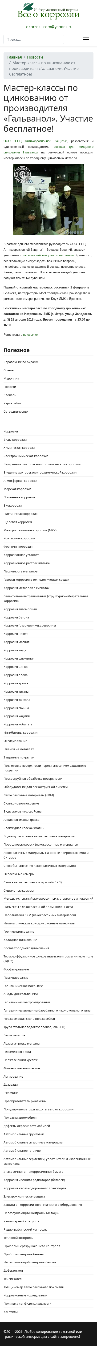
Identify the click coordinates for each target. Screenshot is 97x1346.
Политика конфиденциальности (27, 1303)
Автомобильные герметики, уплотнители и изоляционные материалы (47, 1161)
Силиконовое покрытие (21, 803)
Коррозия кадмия (17, 716)
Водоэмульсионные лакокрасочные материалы (39, 836)
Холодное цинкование (20, 940)
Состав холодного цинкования (26, 948)
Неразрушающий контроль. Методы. (31, 1213)
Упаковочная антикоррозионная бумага (33, 1171)
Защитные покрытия (19, 757)
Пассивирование (16, 977)
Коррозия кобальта (18, 724)
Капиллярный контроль (21, 1221)
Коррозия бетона (16, 617)
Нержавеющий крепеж (21, 1060)
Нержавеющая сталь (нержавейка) (29, 1018)
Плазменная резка (17, 1052)
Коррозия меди (15, 650)
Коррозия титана (16, 691)
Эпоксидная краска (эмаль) (24, 828)
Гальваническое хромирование (27, 1002)
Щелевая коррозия (18, 522)
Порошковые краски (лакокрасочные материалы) (41, 844)
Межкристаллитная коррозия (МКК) (30, 530)
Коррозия (11, 431)
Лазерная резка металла (22, 1043)
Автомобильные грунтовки (24, 1134)
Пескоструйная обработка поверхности (33, 778)
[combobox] (34, 39)
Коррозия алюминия (19, 658)
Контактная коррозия (19, 538)
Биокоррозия (13, 505)
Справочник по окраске (21, 362)
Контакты (11, 1312)
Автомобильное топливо (22, 1150)
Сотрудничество (16, 411)
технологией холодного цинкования (48, 255)
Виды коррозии (15, 439)
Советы (9, 370)
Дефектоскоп (13, 1270)
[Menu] (85, 39)
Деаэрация (11, 1084)
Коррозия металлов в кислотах (26, 588)
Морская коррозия (17, 489)
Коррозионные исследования (25, 1295)
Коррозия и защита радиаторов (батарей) (34, 1180)
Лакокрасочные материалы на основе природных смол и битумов (46, 855)
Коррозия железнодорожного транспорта (35, 1188)
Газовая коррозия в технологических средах (36, 579)
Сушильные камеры (19, 890)
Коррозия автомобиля (20, 609)
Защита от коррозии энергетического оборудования (43, 1204)
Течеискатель (14, 1279)
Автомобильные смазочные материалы (33, 1142)
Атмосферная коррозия (21, 480)
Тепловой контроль (18, 1238)
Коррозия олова (16, 675)
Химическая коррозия (20, 447)
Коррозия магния (16, 642)
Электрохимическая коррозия (26, 456)
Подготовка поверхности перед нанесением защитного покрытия (45, 767)
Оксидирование (15, 741)
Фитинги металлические (22, 1068)
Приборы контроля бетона (24, 1254)
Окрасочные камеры (19, 874)
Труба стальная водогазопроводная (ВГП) (34, 1027)
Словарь (10, 395)
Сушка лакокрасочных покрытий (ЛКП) (33, 882)
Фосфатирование (16, 969)
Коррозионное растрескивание (27, 563)
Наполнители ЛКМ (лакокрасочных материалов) (40, 915)
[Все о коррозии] (48, 11)
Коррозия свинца (16, 708)
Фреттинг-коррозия (18, 546)
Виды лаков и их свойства (22, 811)
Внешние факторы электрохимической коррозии (40, 472)
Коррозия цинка (16, 667)
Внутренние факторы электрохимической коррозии (42, 464)
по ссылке (30, 334)
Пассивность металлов (20, 571)
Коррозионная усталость (22, 555)
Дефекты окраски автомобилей (27, 1126)
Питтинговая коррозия (20, 514)
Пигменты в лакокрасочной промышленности (38, 907)
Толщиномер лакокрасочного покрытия (34, 1287)
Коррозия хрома (16, 683)
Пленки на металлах (19, 749)
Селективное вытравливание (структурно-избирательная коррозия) (46, 598)
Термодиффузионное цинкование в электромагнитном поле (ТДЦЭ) (48, 958)
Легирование (13, 1076)
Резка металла (14, 1035)
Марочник (11, 378)
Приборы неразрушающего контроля (32, 1246)
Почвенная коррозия (19, 497)
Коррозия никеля (16, 633)
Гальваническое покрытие (23, 986)
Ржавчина (11, 1093)
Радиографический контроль (25, 1229)
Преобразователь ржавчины (25, 1101)
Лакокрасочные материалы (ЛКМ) (29, 795)
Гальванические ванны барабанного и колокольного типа (47, 1010)
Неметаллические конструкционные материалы (39, 923)
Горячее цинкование (19, 931)
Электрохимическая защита (24, 1196)
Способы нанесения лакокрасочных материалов (40, 865)
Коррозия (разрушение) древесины (30, 625)
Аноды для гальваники (21, 994)
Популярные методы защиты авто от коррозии (38, 1109)
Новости (10, 387)
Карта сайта (12, 403)
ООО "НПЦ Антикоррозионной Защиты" (35, 141)
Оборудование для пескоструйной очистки (36, 787)
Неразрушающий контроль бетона (30, 1262)
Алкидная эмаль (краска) (22, 819)
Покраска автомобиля (20, 1117)
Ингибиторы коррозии (20, 732)
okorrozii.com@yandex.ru (49, 26)
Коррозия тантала (17, 700)
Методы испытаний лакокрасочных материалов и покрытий (48, 898)
